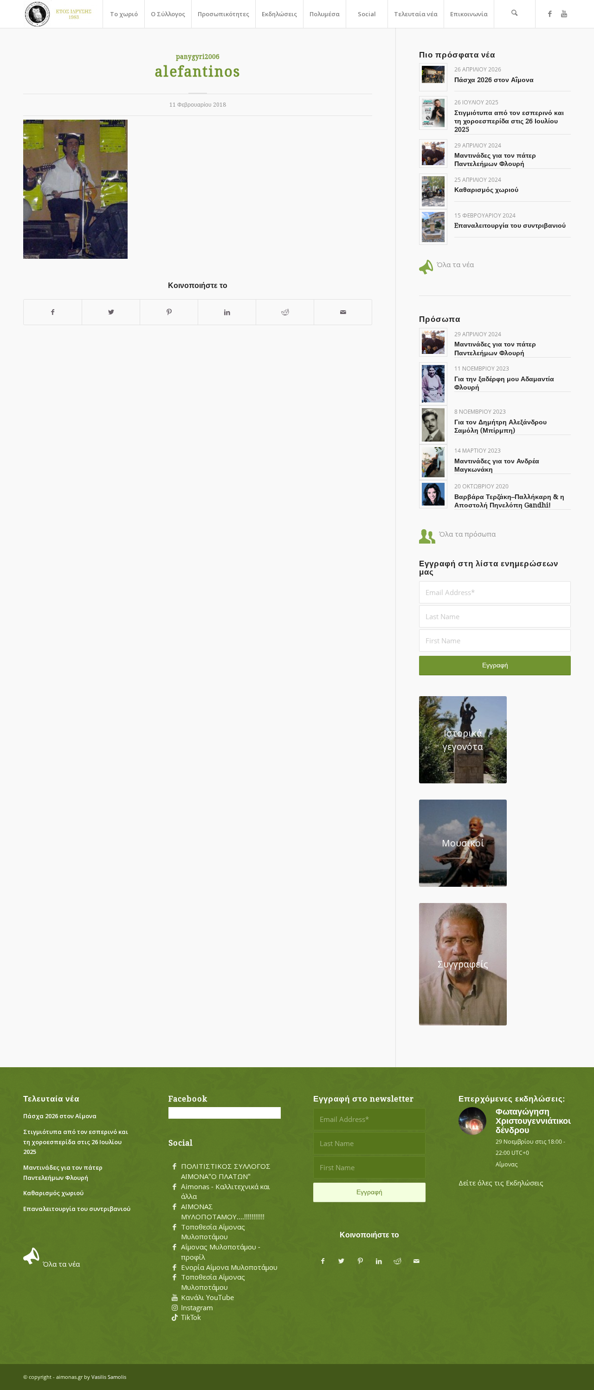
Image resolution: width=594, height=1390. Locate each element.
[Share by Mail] (343, 312)
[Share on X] (111, 312)
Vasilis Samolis (108, 1376)
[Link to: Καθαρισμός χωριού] (433, 191)
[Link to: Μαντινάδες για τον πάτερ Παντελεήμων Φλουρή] (433, 154)
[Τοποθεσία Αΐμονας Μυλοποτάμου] (174, 1227)
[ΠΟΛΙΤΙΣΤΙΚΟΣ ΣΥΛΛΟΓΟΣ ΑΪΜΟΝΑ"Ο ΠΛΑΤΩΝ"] (174, 1166)
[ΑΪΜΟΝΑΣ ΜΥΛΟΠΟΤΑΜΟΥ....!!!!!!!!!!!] (174, 1207)
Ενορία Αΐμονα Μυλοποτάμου (229, 1267)
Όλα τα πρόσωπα (467, 533)
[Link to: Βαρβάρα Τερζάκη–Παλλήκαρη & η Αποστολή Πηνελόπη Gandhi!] (433, 494)
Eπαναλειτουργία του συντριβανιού (510, 225)
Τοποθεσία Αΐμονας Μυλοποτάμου (213, 1232)
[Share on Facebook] (53, 312)
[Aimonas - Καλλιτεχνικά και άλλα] (174, 1187)
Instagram (197, 1307)
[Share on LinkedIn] (227, 312)
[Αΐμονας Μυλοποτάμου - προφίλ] (174, 1247)
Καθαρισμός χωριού (486, 189)
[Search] (515, 14)
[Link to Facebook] (550, 13)
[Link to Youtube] (564, 13)
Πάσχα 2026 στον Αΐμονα (494, 79)
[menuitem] (123, 14)
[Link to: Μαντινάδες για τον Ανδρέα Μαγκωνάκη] (433, 462)
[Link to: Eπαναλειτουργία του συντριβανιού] (433, 227)
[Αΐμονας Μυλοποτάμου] (60, 14)
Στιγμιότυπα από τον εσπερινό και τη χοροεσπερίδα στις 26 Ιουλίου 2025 (509, 121)
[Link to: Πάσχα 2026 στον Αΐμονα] (433, 74)
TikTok (191, 1317)
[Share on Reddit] (285, 312)
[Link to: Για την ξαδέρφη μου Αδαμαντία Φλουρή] (433, 384)
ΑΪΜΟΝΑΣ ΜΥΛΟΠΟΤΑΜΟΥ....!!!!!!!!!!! (223, 1211)
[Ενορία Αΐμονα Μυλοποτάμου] (174, 1267)
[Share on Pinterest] (169, 312)
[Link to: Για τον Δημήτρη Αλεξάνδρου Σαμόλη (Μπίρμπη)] (433, 425)
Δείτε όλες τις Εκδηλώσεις (500, 1182)
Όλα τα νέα (455, 264)
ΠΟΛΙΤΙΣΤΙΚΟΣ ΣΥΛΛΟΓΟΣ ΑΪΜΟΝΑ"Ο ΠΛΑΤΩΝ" (226, 1171)
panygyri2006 (198, 56)
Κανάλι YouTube (207, 1297)
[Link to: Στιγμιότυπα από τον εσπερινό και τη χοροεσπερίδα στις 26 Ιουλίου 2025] (433, 113)
